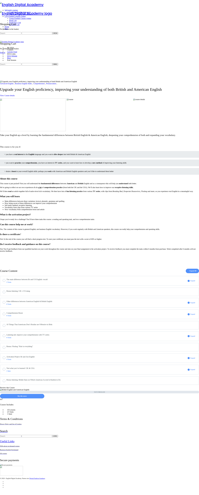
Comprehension (39, 84)
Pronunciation (51, 84)
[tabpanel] (99, 181)
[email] (6, 482)
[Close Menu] (1, 44)
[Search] (1, 37)
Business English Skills (23, 84)
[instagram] (6, 483)
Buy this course (22, 396)
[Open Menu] (1, 10)
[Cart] (1, 39)
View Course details (7, 95)
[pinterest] (6, 487)
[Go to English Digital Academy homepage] (22, 4)
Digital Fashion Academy (37, 478)
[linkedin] (6, 485)
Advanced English (7, 84)
